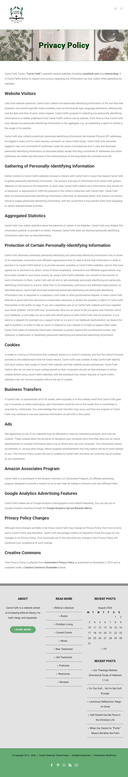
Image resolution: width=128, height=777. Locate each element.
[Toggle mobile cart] (115, 8)
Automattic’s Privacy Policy (59, 562)
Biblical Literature (64, 607)
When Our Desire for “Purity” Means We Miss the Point (105, 731)
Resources (64, 673)
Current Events (64, 632)
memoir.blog (111, 73)
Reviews (64, 682)
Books (64, 616)
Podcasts (64, 665)
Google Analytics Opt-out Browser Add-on (69, 508)
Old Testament (64, 657)
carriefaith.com (90, 73)
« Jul (103, 648)
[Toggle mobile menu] (121, 8)
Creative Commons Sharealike (40, 567)
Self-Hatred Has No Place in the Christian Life (105, 717)
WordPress (111, 755)
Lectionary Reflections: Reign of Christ (105, 704)
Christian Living (64, 624)
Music (64, 640)
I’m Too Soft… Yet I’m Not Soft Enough (105, 691)
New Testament (64, 649)
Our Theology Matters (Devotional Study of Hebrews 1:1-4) (105, 675)
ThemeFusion (62, 755)
